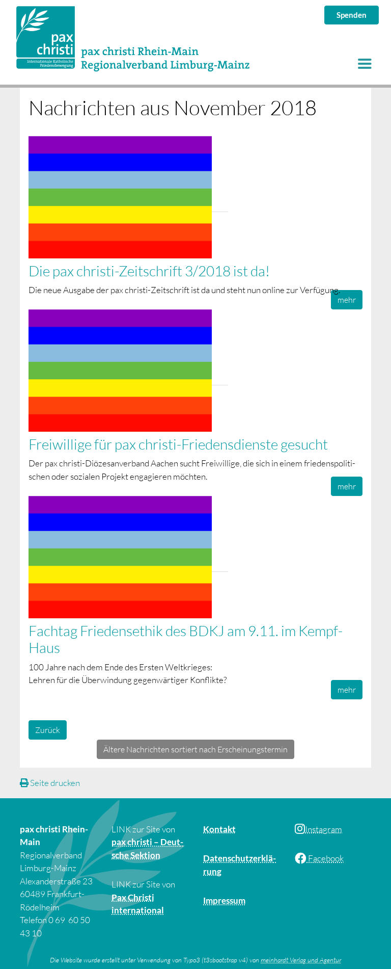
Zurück (47, 730)
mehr (347, 300)
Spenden (352, 14)
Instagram (323, 829)
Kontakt (219, 829)
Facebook (325, 858)
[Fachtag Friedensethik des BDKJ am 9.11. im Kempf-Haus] (128, 558)
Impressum (224, 900)
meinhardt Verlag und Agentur (301, 960)
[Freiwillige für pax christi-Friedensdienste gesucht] (128, 371)
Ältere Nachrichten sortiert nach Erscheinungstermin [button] (195, 749)
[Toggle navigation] (364, 64)
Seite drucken (54, 782)
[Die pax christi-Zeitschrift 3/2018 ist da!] (128, 198)
